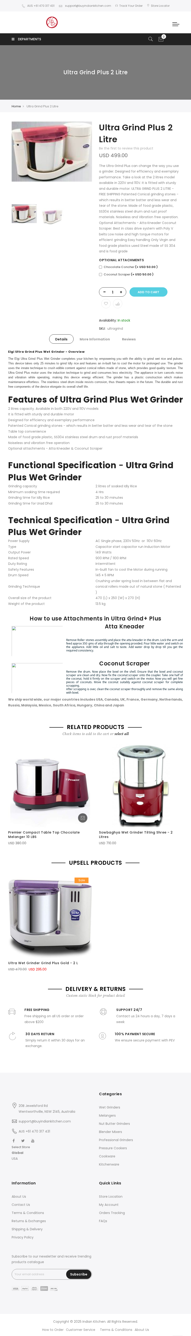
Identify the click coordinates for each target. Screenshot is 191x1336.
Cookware (107, 1156)
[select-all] (122, 734)
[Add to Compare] (117, 303)
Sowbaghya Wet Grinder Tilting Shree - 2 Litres (136, 834)
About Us (19, 1196)
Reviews (129, 339)
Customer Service (80, 1329)
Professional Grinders (116, 1140)
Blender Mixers (110, 1131)
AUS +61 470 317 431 (41, 6)
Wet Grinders (109, 1107)
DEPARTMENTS (29, 39)
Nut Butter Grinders (114, 1123)
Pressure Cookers (113, 1148)
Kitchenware (109, 1164)
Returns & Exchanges (29, 1221)
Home (16, 106)
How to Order (53, 1329)
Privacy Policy (23, 1237)
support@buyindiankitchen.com (87, 6)
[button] (21, 1153)
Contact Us (21, 1204)
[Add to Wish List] (106, 303)
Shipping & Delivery (27, 1229)
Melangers (107, 1115)
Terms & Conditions (28, 1213)
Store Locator (160, 6)
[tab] (61, 339)
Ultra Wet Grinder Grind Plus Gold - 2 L (43, 963)
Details (61, 339)
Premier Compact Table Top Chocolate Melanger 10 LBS (44, 834)
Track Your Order (131, 6)
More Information (95, 339)
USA (15, 1158)
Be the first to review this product (126, 148)
